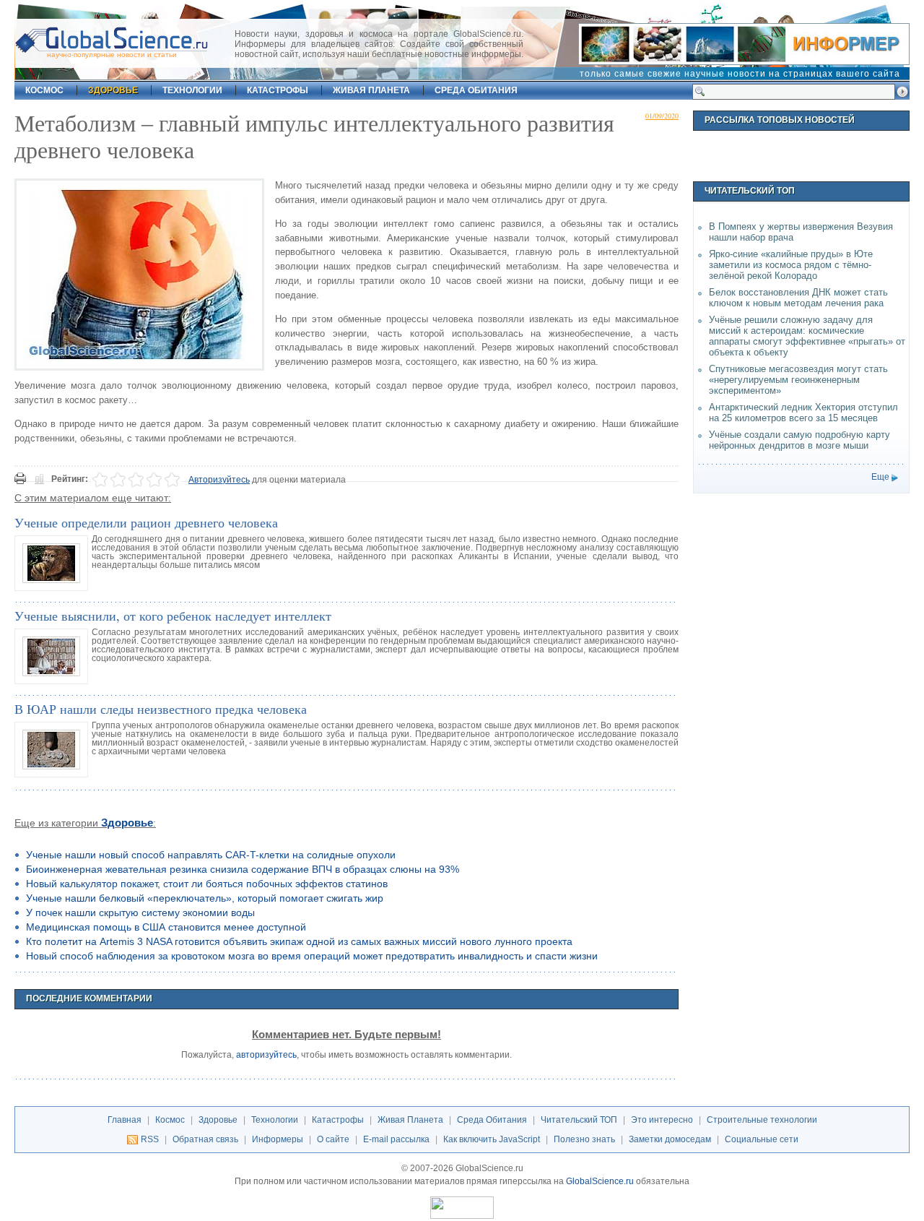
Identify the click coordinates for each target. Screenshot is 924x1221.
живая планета (371, 90)
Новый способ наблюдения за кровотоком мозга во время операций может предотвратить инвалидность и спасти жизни (312, 956)
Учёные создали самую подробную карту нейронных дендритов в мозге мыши (799, 440)
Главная (124, 1120)
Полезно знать (584, 1139)
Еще (880, 477)
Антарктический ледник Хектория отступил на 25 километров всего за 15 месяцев (803, 412)
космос (44, 90)
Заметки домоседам (670, 1139)
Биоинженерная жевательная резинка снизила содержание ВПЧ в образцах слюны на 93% (242, 869)
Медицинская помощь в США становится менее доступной (166, 927)
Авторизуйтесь (219, 480)
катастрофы (277, 90)
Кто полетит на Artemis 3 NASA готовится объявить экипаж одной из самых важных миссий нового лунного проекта (299, 941)
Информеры (277, 1139)
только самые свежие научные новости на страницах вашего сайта (740, 74)
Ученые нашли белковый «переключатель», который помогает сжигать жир (204, 898)
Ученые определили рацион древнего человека (146, 522)
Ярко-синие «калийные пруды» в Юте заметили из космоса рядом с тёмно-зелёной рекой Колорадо (791, 265)
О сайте (333, 1139)
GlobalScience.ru (600, 1181)
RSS (150, 1139)
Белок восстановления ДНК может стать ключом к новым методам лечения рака (798, 298)
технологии (192, 90)
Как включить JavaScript (491, 1139)
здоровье (113, 90)
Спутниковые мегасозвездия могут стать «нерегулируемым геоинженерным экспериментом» (798, 379)
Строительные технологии (762, 1120)
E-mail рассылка (396, 1139)
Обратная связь (205, 1139)
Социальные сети (761, 1139)
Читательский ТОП (579, 1120)
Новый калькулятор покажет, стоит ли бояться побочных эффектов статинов (207, 883)
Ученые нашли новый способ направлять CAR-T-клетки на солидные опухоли (211, 854)
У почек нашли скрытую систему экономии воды (140, 912)
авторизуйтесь (266, 1055)
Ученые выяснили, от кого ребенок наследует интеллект (172, 615)
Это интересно (662, 1120)
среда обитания (476, 90)
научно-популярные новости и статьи (112, 55)
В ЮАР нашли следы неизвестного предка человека (160, 708)
